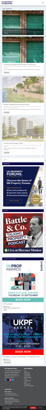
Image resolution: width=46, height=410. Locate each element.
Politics (32, 31)
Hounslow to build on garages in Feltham (13, 143)
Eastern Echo (27, 374)
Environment (28, 106)
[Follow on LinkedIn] (13, 380)
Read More (6, 72)
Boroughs (16, 106)
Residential (35, 31)
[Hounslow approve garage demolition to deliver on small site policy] (23, 50)
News (27, 31)
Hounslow (24, 31)
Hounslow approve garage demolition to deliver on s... (16, 30)
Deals (20, 106)
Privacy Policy (27, 384)
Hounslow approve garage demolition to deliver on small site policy (19, 64)
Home (25, 370)
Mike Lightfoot (9, 31)
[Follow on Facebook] (6, 380)
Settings (40, 407)
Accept (33, 407)
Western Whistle (27, 377)
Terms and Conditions (29, 385)
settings (8, 408)
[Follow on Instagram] (10, 380)
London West (36, 106)
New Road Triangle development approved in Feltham (16, 104)
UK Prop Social (27, 380)
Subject (38, 31)
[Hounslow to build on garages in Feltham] (23, 128)
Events (25, 379)
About (25, 382)
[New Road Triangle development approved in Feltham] (23, 89)
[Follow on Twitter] (8, 380)
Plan (29, 31)
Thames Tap (27, 372)
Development (20, 31)
